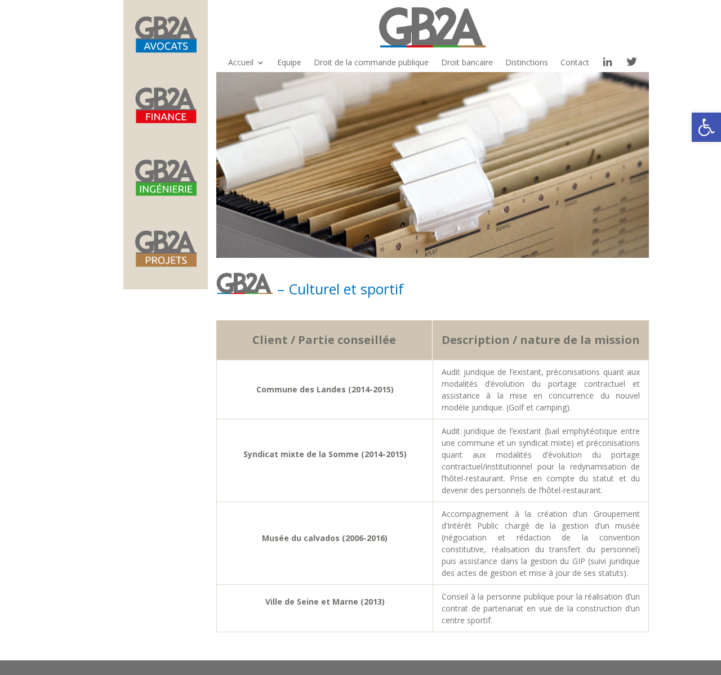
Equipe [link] (289, 63)
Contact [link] (574, 63)
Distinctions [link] (526, 63)
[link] (706, 127)
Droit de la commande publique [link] (371, 63)
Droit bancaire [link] (467, 63)
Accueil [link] (240, 63)
